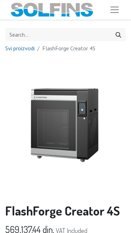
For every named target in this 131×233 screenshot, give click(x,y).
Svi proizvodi (20, 48)
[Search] (118, 34)
